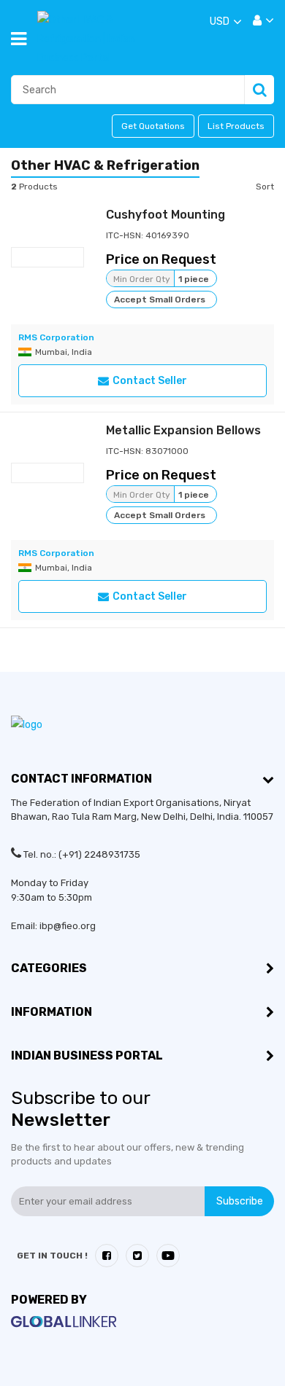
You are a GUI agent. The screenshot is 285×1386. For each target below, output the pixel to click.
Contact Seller (150, 381)
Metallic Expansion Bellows (183, 430)
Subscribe (239, 1201)
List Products (236, 126)
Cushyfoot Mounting (165, 215)
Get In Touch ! (52, 1255)
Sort (265, 186)
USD (219, 21)
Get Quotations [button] (153, 126)
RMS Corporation (56, 337)
